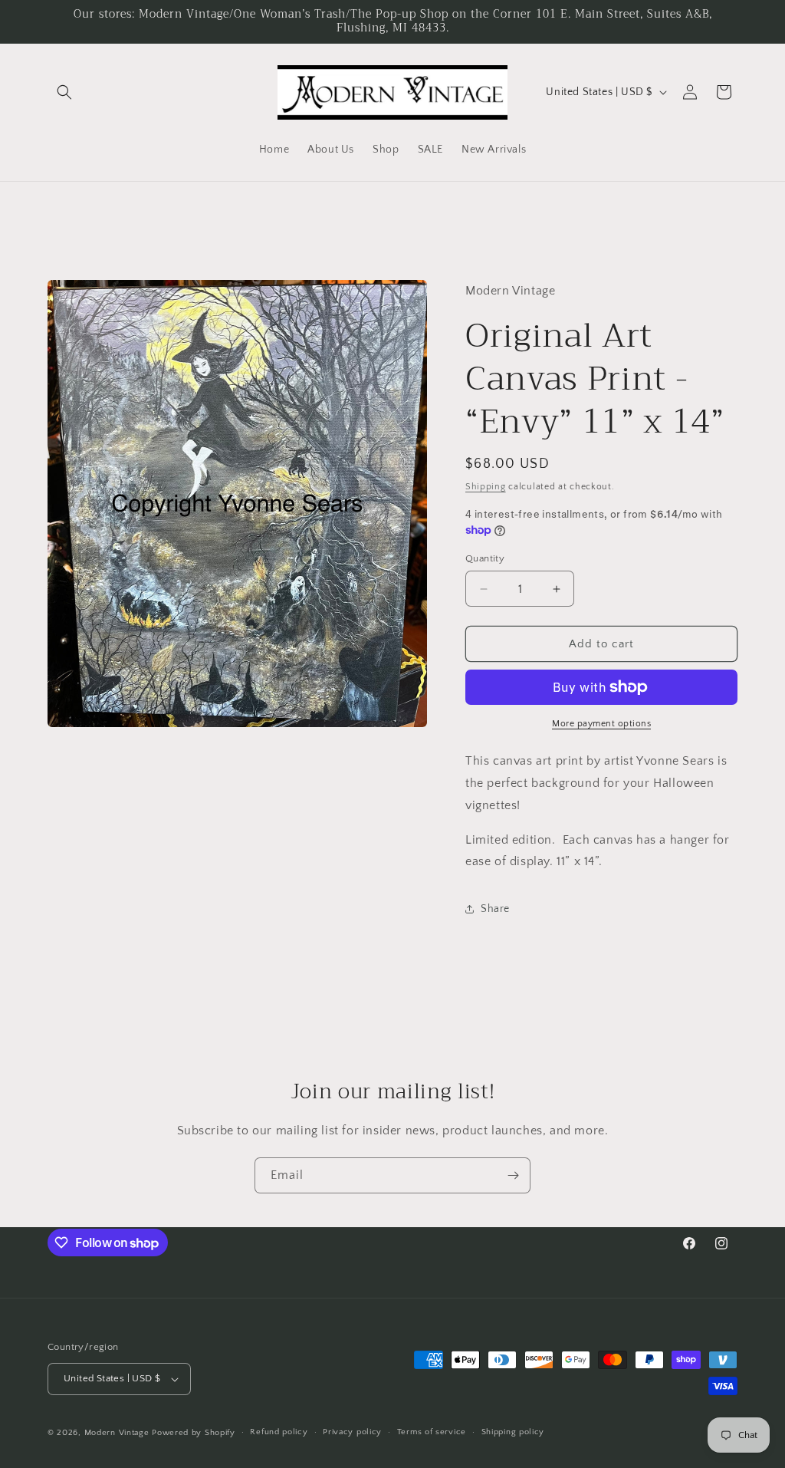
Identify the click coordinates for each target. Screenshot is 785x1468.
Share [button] (495, 909)
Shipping (485, 487)
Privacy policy (352, 1432)
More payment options (601, 724)
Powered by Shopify (193, 1432)
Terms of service (431, 1432)
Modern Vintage (116, 1432)
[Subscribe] (513, 1175)
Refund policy (278, 1432)
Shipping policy (513, 1432)
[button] (64, 92)
